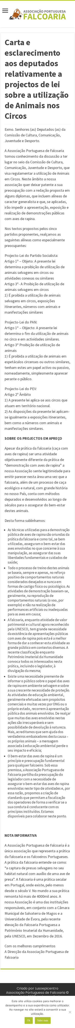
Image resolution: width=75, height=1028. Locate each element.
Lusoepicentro (46, 988)
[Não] (70, 1012)
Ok (28, 1020)
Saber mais (42, 1020)
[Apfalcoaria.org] (37, 13)
